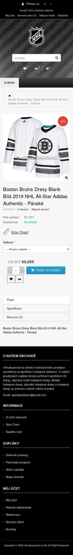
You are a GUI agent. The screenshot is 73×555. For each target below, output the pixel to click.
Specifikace (14, 308)
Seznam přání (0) (26, 15)
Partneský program (18, 462)
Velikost (8, 242)
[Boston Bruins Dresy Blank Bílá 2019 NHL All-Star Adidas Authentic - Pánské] (66, 177)
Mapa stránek (15, 477)
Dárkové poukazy (17, 455)
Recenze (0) (15, 317)
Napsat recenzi (40, 209)
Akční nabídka (15, 469)
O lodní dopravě (16, 417)
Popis (10, 300)
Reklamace (13, 515)
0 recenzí (22, 209)
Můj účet (10, 15)
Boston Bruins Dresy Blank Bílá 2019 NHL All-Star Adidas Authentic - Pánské (38, 101)
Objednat (63, 15)
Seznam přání (15, 522)
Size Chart (19, 232)
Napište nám (14, 432)
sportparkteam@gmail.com (29, 395)
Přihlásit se (32, 4)
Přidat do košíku (48, 270)
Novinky (11, 529)
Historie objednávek (18, 507)
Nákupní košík (47, 15)
